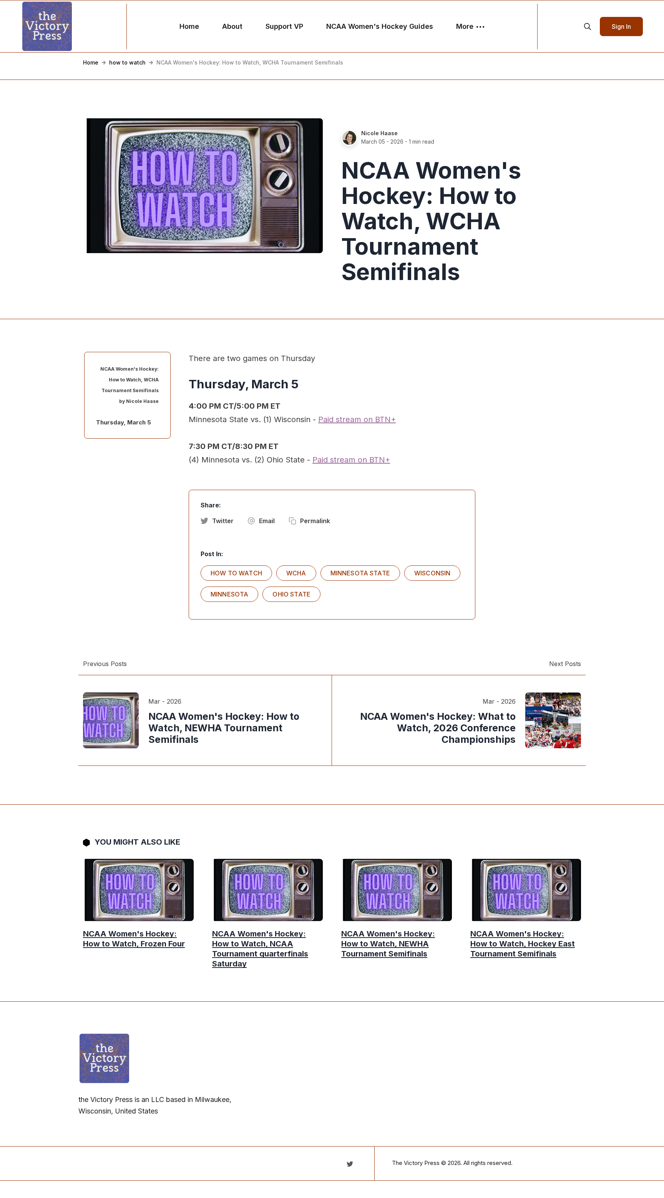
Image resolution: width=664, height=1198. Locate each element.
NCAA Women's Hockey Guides (379, 26)
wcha (296, 573)
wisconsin (432, 573)
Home (189, 26)
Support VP (284, 26)
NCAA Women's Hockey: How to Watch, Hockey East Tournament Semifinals (522, 943)
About (232, 26)
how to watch (127, 62)
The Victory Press (416, 1163)
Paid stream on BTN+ (357, 419)
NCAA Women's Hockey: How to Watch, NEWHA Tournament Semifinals (388, 943)
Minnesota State (360, 573)
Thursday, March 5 (123, 422)
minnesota (229, 594)
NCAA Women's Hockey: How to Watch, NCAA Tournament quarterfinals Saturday (260, 948)
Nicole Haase (379, 133)
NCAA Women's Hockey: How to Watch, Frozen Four (134, 938)
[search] (587, 26)
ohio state (291, 594)
